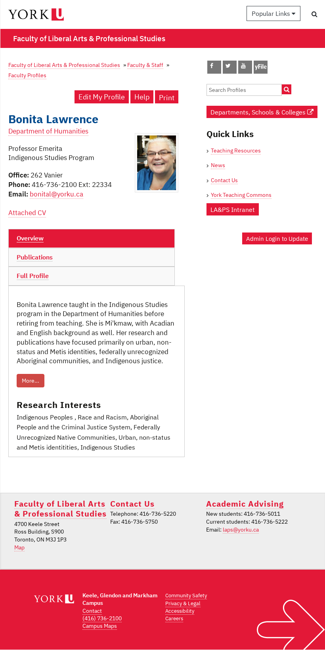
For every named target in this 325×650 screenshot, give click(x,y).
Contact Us (224, 180)
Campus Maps (99, 625)
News (218, 165)
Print (166, 97)
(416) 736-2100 (102, 618)
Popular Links (272, 13)
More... (30, 380)
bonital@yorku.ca (56, 194)
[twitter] (228, 65)
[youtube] (243, 65)
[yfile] (261, 70)
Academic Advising (245, 504)
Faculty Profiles (27, 75)
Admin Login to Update (277, 238)
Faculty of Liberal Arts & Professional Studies (64, 65)
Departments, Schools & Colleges (258, 112)
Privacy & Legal (183, 603)
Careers (174, 618)
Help (141, 96)
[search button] (314, 14)
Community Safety (186, 595)
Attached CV (27, 212)
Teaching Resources (236, 150)
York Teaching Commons (241, 194)
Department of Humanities (48, 131)
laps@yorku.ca (241, 529)
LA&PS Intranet (232, 209)
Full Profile (33, 276)
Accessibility (179, 611)
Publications (35, 257)
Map (19, 547)
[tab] (91, 238)
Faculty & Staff (145, 65)
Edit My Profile (101, 96)
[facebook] (211, 65)
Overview (30, 238)
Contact (92, 610)
